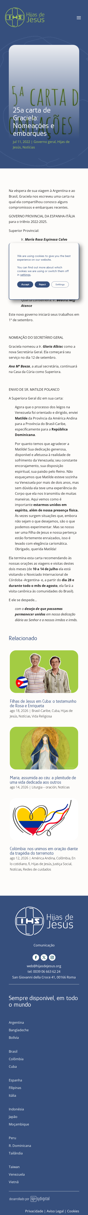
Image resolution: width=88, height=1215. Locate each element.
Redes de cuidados (37, 869)
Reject (42, 284)
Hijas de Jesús (41, 864)
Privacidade (34, 1211)
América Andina (43, 858)
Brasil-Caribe (41, 710)
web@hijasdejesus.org (44, 966)
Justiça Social (62, 864)
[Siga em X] (44, 957)
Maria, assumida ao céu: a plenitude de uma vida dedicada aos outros (43, 780)
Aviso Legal (55, 1211)
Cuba (55, 710)
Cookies (73, 1211)
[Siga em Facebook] (36, 957)
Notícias (29, 147)
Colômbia (63, 858)
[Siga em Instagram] (52, 957)
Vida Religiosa (42, 716)
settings (25, 275)
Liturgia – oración (44, 787)
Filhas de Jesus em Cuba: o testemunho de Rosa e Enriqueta (43, 703)
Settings (60, 284)
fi (29, 864)
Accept (25, 284)
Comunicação (44, 945)
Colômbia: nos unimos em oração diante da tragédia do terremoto (44, 851)
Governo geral (45, 141)
